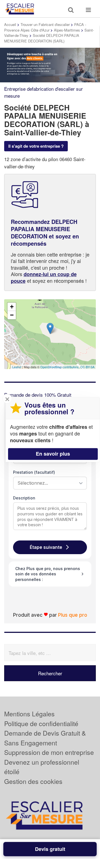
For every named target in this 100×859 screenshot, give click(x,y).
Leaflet (16, 367)
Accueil (10, 24)
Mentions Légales (29, 713)
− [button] (12, 315)
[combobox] (48, 483)
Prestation (34, 472)
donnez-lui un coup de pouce (44, 277)
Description (24, 498)
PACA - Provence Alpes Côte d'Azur (45, 27)
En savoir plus (53, 453)
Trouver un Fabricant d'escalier (45, 24)
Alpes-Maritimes (67, 30)
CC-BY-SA (87, 367)
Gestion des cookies (33, 781)
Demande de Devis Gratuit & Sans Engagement (45, 737)
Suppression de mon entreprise (49, 752)
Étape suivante (46, 547)
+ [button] (12, 306)
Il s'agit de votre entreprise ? (36, 146)
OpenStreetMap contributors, (60, 367)
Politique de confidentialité (41, 723)
